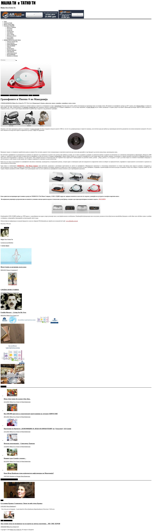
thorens (43, 103)
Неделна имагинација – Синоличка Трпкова (19, 443)
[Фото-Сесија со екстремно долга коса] (16, 264)
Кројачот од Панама (12, 55)
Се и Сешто (10, 37)
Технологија (10, 31)
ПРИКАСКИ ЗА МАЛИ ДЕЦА (12, 40)
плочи (74, 103)
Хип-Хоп (142, 156)
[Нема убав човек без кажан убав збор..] (12, 395)
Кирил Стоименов (12, 270)
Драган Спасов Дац (12, 41)
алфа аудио (48, 103)
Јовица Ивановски (12, 44)
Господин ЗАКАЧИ (9, 25)
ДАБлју (9, 47)
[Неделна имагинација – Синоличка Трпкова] (12, 440)
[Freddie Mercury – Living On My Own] (11, 309)
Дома (5, 21)
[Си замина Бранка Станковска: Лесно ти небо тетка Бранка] (19, 497)
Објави (30, 95)
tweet (2, 500)
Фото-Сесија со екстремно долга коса (13, 267)
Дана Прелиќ (10, 51)
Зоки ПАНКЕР (11, 45)
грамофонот (58, 106)
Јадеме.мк (9, 30)
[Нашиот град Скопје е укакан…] (12, 455)
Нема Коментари (25, 402)
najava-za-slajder (5, 95)
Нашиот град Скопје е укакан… (15, 458)
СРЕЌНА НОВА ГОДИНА (10, 290)
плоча (70, 103)
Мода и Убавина (11, 27)
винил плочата (35, 129)
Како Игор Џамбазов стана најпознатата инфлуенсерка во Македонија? (29, 473)
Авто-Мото (10, 33)
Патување (9, 28)
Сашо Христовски (12, 53)
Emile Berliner (91, 107)
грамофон (58, 103)
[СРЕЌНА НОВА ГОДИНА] (13, 286)
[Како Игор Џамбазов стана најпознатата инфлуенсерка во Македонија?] (12, 470)
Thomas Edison (140, 106)
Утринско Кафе (8, 23)
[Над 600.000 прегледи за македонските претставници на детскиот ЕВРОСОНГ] (12, 410)
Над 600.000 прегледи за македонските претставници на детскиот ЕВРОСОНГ (31, 414)
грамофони (65, 103)
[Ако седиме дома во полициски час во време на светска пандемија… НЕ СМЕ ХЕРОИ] (9, 518)
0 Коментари (35, 103)
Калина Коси (10, 48)
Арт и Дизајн (10, 34)
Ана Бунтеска (10, 43)
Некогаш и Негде (11, 35)
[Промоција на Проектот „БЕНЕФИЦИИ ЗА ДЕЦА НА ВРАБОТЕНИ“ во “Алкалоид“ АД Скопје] (12, 425)
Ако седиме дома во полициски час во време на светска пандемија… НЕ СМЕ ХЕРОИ (30, 523)
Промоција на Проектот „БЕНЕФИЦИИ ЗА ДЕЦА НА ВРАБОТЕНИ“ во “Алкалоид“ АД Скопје (37, 428)
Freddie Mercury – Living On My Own (13, 312)
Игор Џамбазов (11, 54)
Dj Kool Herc (58, 156)
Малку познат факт (9, 24)
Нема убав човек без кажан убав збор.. (17, 399)
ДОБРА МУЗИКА (23, 95)
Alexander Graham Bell (29, 107)
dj (39, 103)
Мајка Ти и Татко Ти (8, 7)
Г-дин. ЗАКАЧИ (13, 95)
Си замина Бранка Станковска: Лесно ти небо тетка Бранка (21, 503)
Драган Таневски (11, 50)
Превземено (10, 38)
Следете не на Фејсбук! (7, 242)
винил (53, 103)
